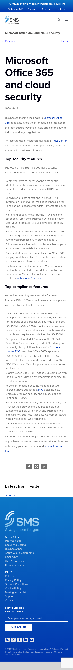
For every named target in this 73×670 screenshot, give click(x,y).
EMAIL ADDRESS (14, 611)
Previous (10, 41)
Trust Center (59, 140)
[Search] (58, 20)
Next (62, 41)
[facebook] (19, 640)
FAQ (40, 390)
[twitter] (13, 640)
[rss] (7, 640)
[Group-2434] (22, 512)
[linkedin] (25, 640)
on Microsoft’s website (29, 278)
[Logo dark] (12, 17)
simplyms (10, 495)
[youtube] (32, 640)
